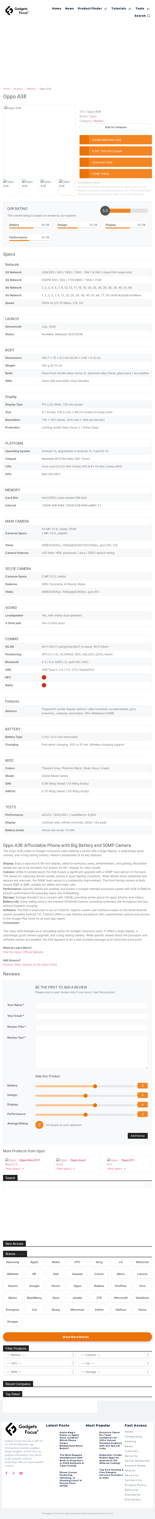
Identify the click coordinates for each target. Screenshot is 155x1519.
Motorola (142, 1262)
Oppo (40, 1151)
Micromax (77, 1309)
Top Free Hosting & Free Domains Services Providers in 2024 (111, 1473)
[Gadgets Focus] (17, 11)
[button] (142, 15)
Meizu (12, 1297)
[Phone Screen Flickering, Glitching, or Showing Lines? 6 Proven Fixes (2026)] (51, 1476)
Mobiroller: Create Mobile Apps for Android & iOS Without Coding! (110, 1459)
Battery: (12, 1085)
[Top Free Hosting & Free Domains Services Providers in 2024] (91, 1474)
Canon (99, 1274)
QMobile (13, 1274)
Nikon (121, 1274)
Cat (34, 1309)
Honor (55, 1285)
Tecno (142, 1309)
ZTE (99, 1297)
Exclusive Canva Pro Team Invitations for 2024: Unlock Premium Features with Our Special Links (110, 1440)
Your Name (15, 1005)
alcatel (77, 1297)
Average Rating (17, 1123)
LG (121, 1262)
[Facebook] (6, 1473)
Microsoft (121, 1297)
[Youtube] (21, 1473)
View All (20, 1254)
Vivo (142, 1285)
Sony (99, 1262)
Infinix (99, 1309)
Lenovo (142, 1274)
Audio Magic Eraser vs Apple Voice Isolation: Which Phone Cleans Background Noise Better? (71, 1440)
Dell (56, 1274)
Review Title (16, 1026)
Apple (34, 1262)
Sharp (56, 1309)
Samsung (12, 1262)
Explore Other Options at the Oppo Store (30, 964)
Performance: (16, 1114)
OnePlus (121, 1285)
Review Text (16, 1037)
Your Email (15, 1015)
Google (34, 1285)
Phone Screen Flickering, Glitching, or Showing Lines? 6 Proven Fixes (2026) (71, 1479)
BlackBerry (34, 1297)
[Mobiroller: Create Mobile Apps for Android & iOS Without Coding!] (91, 1459)
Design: (12, 1095)
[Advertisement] (77, 52)
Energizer (12, 1309)
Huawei (77, 1274)
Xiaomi (13, 1285)
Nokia (56, 1262)
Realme (99, 1285)
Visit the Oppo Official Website (23, 952)
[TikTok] (13, 1473)
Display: (12, 1104)
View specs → (14, 1168)
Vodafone (142, 1297)
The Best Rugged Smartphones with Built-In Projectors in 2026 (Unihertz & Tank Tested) (72, 1460)
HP (34, 1274)
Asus (55, 1297)
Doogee (12, 1321)
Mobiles (98, 121)
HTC (77, 1262)
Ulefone (120, 1309)
